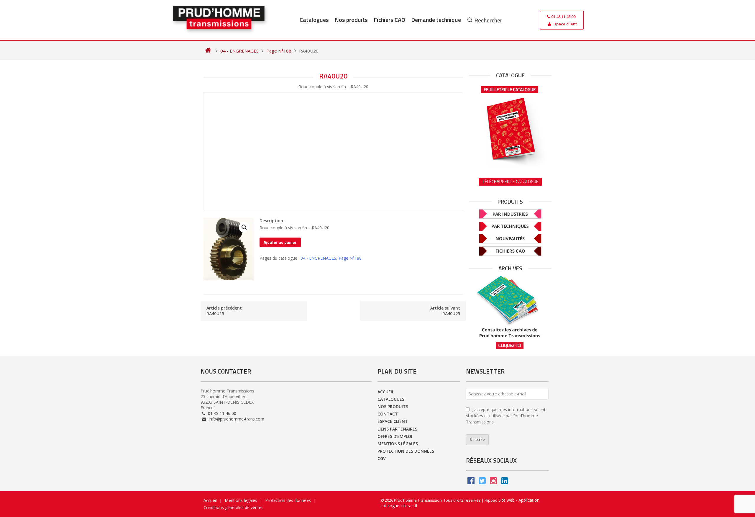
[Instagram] (493, 482)
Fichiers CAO (389, 19)
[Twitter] (482, 482)
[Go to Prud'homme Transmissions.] (208, 51)
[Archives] (510, 312)
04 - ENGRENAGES (318, 258)
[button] (244, 227)
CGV (382, 458)
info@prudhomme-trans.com (236, 419)
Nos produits (351, 19)
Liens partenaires (397, 429)
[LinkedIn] (505, 482)
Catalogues (314, 19)
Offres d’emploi (395, 436)
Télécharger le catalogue (510, 181)
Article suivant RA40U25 (445, 310)
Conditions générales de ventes (233, 507)
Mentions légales (398, 443)
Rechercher (488, 20)
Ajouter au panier (280, 242)
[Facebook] (471, 482)
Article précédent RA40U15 (224, 310)
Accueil (386, 392)
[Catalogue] (510, 124)
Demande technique (436, 19)
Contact (388, 414)
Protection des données (406, 451)
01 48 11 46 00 (221, 413)
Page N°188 (350, 258)
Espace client (393, 421)
